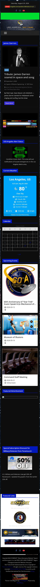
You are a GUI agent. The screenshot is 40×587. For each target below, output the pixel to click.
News (6, 70)
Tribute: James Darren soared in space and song (19, 75)
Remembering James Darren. (23, 87)
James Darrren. (10, 87)
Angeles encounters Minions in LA (22, 7)
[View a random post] (35, 33)
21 (30, 242)
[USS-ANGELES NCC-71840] (20, 21)
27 (25, 246)
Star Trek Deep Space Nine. (12, 89)
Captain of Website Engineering (15, 84)
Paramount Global (7, 567)
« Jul (19, 254)
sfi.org (32, 571)
